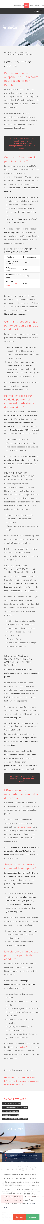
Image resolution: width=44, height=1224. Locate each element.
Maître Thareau (26, 1047)
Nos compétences (23, 52)
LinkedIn (33, 1169)
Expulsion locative (10, 1115)
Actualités (15, 1129)
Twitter (19, 1169)
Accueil (7, 52)
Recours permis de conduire (14, 1107)
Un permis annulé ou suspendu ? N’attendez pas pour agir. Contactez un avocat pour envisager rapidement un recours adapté (22, 143)
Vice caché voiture (10, 1111)
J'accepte (32, 1217)
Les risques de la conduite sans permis (21, 1077)
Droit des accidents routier (14, 1119)
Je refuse (19, 1217)
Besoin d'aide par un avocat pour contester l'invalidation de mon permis (22, 778)
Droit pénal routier (11, 1103)
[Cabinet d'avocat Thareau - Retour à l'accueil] (10, 27)
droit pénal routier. (24, 827)
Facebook (26, 1169)
